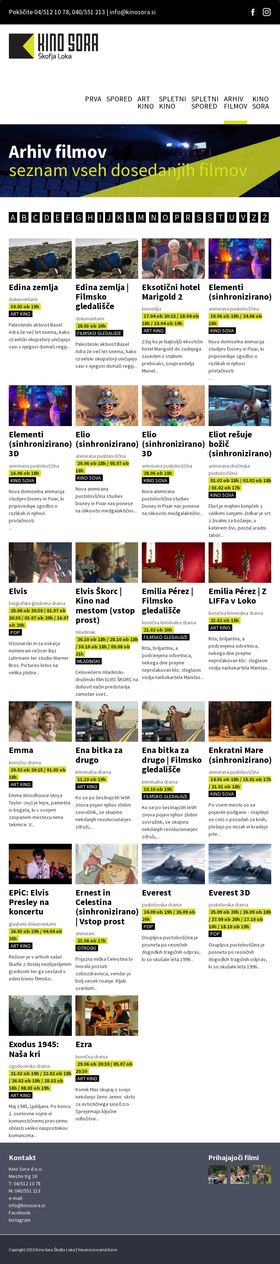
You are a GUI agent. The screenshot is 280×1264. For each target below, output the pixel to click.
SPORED (119, 98)
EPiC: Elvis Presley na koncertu (29, 902)
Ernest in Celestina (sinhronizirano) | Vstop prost (107, 907)
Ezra (83, 1044)
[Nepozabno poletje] (262, 1174)
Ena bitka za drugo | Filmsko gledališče (172, 759)
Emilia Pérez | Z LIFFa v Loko (238, 595)
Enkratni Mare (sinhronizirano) (240, 754)
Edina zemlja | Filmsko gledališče (102, 296)
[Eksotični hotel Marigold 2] (173, 258)
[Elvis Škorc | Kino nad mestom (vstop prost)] (107, 562)
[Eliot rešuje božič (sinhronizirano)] (240, 405)
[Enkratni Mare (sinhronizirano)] (240, 721)
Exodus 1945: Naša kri (34, 1048)
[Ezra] (107, 1015)
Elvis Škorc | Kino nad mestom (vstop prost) (105, 605)
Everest (156, 892)
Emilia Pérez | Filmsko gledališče (167, 600)
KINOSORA (260, 102)
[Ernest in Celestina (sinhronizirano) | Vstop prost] (107, 864)
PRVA (93, 98)
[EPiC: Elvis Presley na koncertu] (40, 864)
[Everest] (173, 864)
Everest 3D (229, 892)
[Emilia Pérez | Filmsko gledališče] (173, 562)
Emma (21, 750)
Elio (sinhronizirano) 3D (173, 444)
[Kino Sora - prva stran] (54, 46)
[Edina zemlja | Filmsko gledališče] (107, 258)
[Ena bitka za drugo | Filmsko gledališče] (173, 721)
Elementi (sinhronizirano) (240, 291)
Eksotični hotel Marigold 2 (171, 291)
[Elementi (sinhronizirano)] (240, 258)
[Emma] (40, 721)
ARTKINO (145, 102)
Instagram (20, 1220)
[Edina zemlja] (40, 258)
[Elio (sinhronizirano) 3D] (173, 405)
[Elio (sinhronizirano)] (107, 405)
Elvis (18, 591)
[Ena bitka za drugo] (107, 721)
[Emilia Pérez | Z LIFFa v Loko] (240, 562)
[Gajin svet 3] (239, 1174)
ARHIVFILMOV (235, 102)
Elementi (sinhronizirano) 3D (40, 444)
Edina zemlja (33, 287)
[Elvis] (40, 562)
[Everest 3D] (240, 864)
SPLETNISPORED (205, 102)
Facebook (20, 1212)
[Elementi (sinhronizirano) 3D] (40, 405)
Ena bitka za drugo (98, 754)
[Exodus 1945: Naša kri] (40, 1015)
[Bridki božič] (217, 1174)
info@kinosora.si (133, 12)
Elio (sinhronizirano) (107, 439)
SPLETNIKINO (172, 102)
